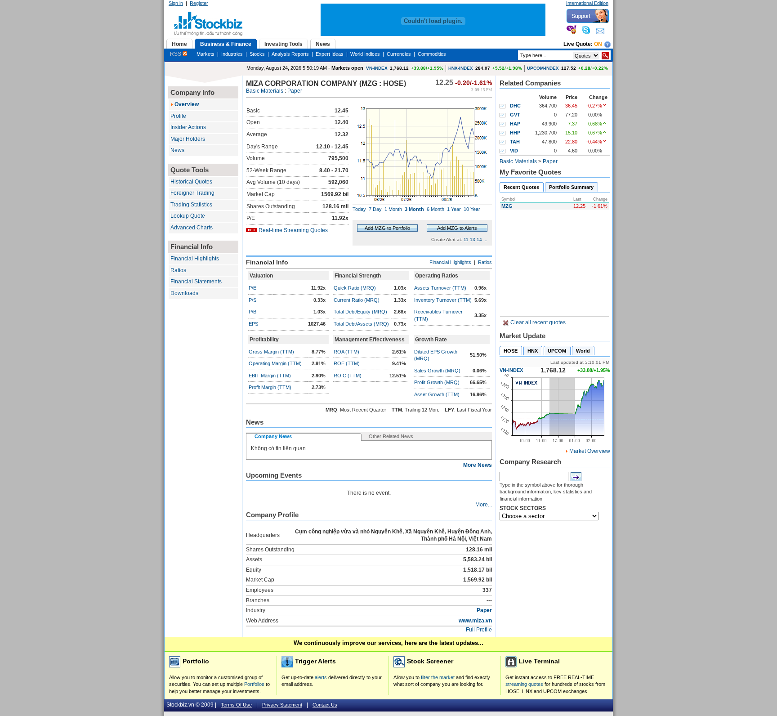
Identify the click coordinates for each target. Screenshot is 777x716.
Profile (178, 116)
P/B (252, 311)
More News (477, 465)
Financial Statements (196, 281)
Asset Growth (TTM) (437, 394)
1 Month (393, 209)
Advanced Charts (191, 227)
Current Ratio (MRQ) (357, 300)
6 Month (435, 209)
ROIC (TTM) (348, 375)
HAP (515, 123)
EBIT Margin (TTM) (270, 375)
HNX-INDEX (460, 68)
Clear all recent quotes (537, 322)
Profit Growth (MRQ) (437, 382)
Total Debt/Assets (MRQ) (361, 324)
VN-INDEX (377, 68)
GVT (515, 114)
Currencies (399, 54)
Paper (294, 91)
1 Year (454, 209)
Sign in (176, 3)
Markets (205, 54)
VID (514, 150)
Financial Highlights (194, 258)
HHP (515, 132)
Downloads (184, 293)
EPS (253, 324)
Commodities (432, 54)
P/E (252, 288)
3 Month (414, 209)
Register (199, 3)
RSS (176, 54)
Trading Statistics (191, 204)
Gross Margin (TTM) (271, 351)
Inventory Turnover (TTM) (443, 300)
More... (483, 504)
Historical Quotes (191, 182)
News (177, 150)
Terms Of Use (236, 704)
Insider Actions (188, 127)
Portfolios (254, 684)
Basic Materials (264, 91)
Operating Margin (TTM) (275, 363)
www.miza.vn (475, 621)
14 (479, 239)
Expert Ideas (330, 54)
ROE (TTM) (347, 363)
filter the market (438, 677)
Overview (186, 104)
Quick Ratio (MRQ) (355, 288)
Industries (232, 54)
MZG (507, 206)
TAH (515, 141)
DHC (515, 105)
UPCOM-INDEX (543, 68)
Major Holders (187, 139)
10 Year (472, 209)
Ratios (178, 270)
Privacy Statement (282, 704)
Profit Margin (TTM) (270, 387)
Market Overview (589, 451)
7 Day (375, 209)
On (598, 44)
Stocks (257, 54)
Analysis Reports (290, 54)
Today (359, 209)
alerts (321, 677)
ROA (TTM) (346, 351)
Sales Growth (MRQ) (437, 370)
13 (472, 239)
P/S (252, 300)
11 (466, 239)
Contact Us (325, 704)
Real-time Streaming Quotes (293, 230)
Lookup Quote (187, 216)
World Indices (365, 54)
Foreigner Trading (192, 193)
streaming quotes (524, 684)
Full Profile (479, 629)
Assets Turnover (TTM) (440, 288)
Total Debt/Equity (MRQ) (360, 311)
